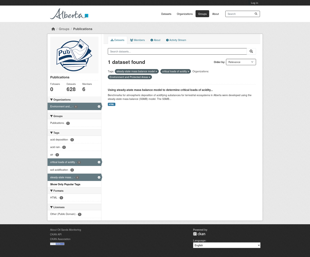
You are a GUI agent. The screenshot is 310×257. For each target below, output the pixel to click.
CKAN (199, 234)
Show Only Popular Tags (65, 184)
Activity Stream (177, 40)
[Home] (53, 28)
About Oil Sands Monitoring (65, 229)
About (215, 14)
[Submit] (256, 14)
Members (139, 40)
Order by (219, 62)
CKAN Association (60, 239)
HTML (111, 104)
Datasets (166, 14)
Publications (82, 28)
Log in (254, 2)
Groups (202, 14)
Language (199, 240)
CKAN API (56, 234)
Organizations (185, 14)
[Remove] (156, 71)
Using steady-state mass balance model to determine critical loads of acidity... (160, 90)
